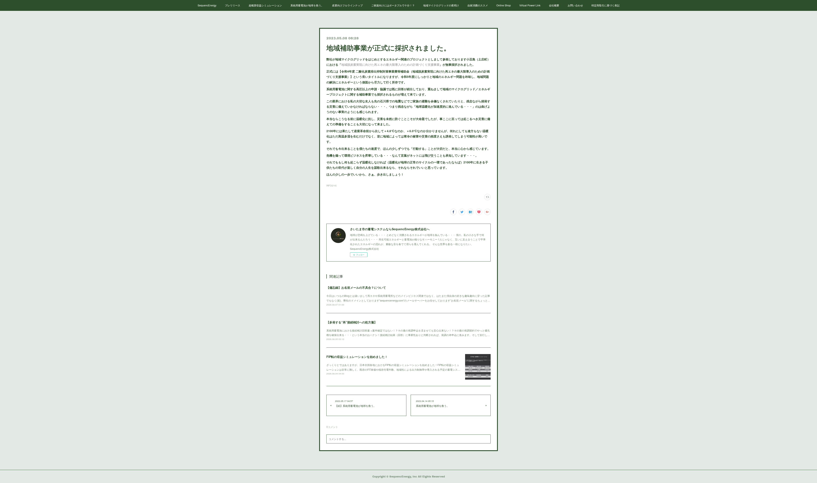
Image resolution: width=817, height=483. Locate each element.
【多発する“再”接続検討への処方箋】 (351, 322)
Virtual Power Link (529, 5)
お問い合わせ (575, 5)
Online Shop (503, 5)
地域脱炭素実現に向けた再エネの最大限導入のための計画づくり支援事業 (390, 64)
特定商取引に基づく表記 (605, 5)
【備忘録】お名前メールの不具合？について (356, 287)
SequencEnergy (207, 5)
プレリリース (232, 5)
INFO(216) (331, 185)
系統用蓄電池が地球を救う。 (307, 5)
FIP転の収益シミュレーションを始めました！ (357, 356)
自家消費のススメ (477, 5)
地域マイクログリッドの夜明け (441, 5)
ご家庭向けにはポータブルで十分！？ (393, 5)
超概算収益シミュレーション (265, 5)
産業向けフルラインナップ (347, 5)
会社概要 (554, 5)
